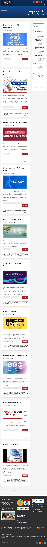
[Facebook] (34, 2)
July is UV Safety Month (11, 311)
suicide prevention (15, 297)
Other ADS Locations (5, 521)
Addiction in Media (12, 301)
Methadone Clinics (13, 436)
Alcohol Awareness (21, 253)
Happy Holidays (7, 249)
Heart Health (7, 153)
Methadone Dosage (27, 527)
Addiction (10, 157)
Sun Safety (6, 341)
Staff (12, 30)
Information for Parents (7, 113)
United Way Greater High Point (37, 504)
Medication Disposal (6, 436)
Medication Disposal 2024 (12, 444)
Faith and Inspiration (10, 112)
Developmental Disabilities (9, 106)
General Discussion (17, 112)
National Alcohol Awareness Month (15, 356)
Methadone (14, 529)
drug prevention (7, 429)
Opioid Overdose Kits (19, 527)
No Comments (26, 115)
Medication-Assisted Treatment (17, 113)
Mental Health (7, 297)
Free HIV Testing (11, 527)
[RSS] (37, 2)
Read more (25, 59)
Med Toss (13, 480)
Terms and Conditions (22, 522)
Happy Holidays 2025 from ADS (13, 219)
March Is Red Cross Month (12, 403)
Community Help (20, 62)
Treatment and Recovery (17, 255)
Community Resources (28, 528)
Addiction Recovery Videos (6, 529)
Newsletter (22, 346)
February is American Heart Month (15, 122)
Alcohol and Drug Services (13, 62)
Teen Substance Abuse (17, 394)
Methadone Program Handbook (7, 528)
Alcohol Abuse (17, 392)
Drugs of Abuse (4, 527)
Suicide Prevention (19, 210)
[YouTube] (39, 2)
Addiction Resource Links (18, 528)
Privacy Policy (20, 519)
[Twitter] (41, 2)
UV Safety (12, 341)
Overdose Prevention (20, 436)
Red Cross (14, 429)
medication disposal (8, 475)
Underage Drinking (17, 388)
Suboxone (19, 529)
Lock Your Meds (7, 58)
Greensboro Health (24, 112)
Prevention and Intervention (11, 210)
